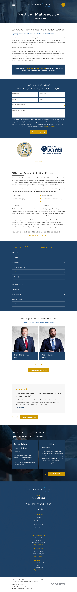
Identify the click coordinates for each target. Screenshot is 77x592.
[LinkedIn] (42, 509)
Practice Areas (38, 521)
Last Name (43, 93)
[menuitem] (38, 252)
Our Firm (38, 517)
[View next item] (40, 161)
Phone (14, 99)
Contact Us (38, 528)
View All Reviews (27, 417)
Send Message (37, 132)
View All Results (55, 474)
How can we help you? (18, 110)
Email (41, 99)
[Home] (39, 4)
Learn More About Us (37, 370)
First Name (15, 93)
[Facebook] (35, 509)
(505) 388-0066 (38, 498)
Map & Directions (38, 544)
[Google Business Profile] (38, 509)
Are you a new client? (18, 104)
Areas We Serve (38, 524)
